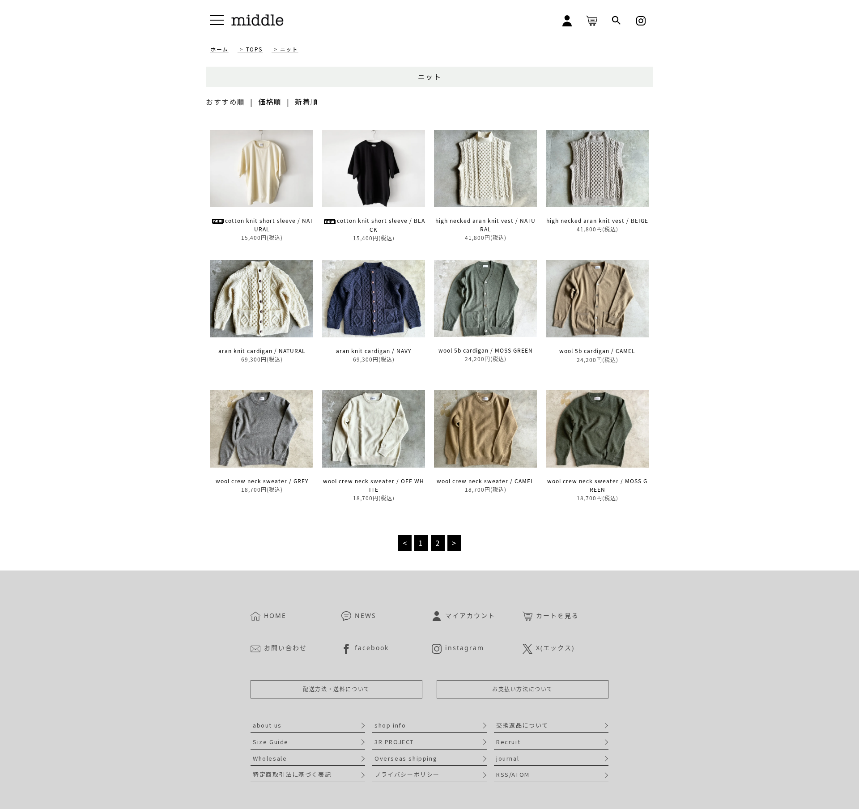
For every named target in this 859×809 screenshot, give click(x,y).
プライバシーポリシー (407, 774)
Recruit (508, 741)
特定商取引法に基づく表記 (292, 774)
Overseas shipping (405, 758)
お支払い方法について (522, 689)
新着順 (307, 101)
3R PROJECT (394, 741)
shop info (390, 725)
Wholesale (270, 758)
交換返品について (522, 725)
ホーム (219, 49)
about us (267, 725)
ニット (289, 49)
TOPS (254, 49)
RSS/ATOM (513, 774)
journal (507, 758)
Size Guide (271, 741)
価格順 (270, 101)
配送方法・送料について (336, 689)
